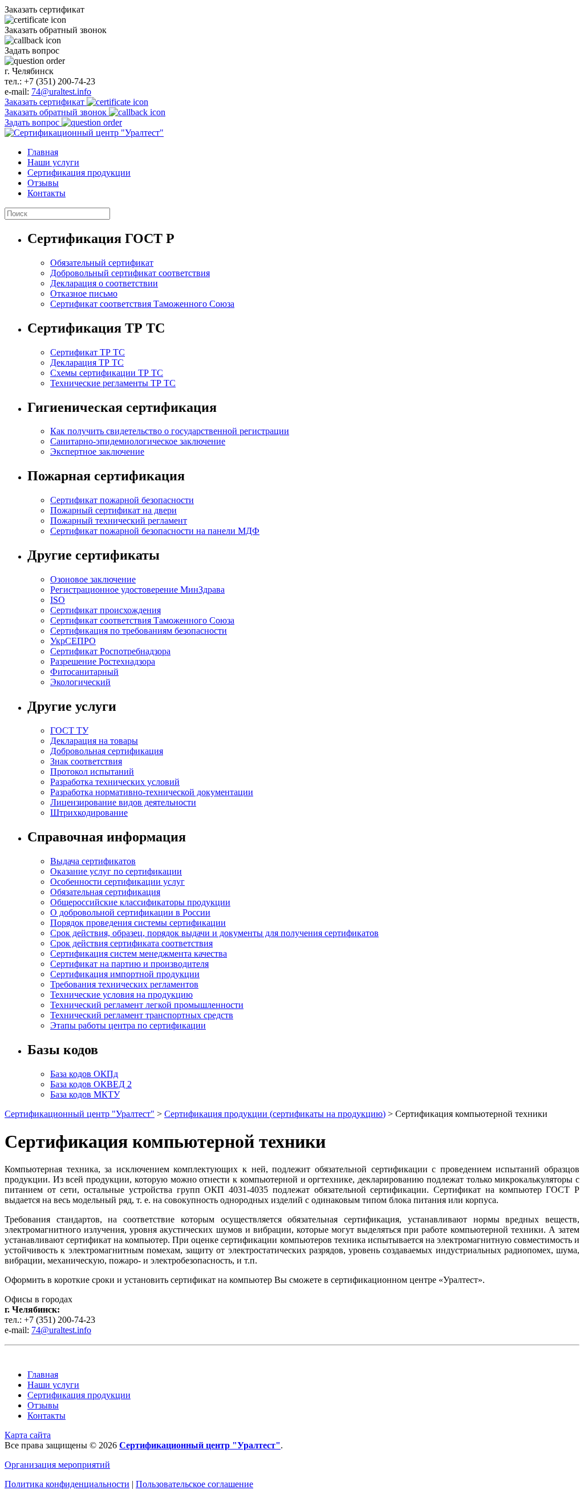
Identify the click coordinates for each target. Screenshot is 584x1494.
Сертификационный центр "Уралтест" (80, 1114)
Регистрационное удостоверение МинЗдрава (137, 589)
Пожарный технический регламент (118, 520)
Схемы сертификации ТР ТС (106, 373)
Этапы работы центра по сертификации (128, 1025)
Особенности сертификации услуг (117, 881)
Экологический (80, 682)
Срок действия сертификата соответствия (131, 943)
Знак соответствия (86, 761)
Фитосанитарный (84, 672)
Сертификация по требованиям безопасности (138, 630)
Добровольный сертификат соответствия (130, 273)
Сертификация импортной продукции (125, 974)
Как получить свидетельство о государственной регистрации (169, 431)
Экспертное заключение (97, 451)
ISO (57, 600)
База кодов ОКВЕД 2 (91, 1084)
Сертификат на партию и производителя (129, 964)
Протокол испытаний (92, 771)
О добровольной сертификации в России (130, 912)
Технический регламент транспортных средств (141, 1015)
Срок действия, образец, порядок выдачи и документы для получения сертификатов (214, 933)
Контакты (46, 193)
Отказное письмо (83, 293)
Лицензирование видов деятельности (123, 802)
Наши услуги (53, 162)
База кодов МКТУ (85, 1094)
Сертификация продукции (79, 172)
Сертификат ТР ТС (87, 352)
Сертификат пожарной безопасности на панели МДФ (154, 531)
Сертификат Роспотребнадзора (110, 651)
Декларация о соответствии (104, 283)
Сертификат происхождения (105, 610)
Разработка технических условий (115, 782)
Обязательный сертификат (101, 263)
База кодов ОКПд (84, 1074)
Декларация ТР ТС (87, 362)
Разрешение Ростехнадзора (102, 661)
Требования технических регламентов (124, 984)
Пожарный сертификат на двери (113, 510)
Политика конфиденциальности (67, 1484)
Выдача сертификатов (93, 861)
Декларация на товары (94, 741)
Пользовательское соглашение (194, 1484)
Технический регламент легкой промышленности (147, 1005)
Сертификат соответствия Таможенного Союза (142, 304)
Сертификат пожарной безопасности (122, 500)
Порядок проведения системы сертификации (138, 923)
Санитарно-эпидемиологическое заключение (137, 441)
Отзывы (43, 183)
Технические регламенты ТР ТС (113, 383)
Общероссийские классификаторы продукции (140, 902)
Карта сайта (28, 1435)
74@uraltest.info (61, 91)
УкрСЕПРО (73, 641)
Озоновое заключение (93, 579)
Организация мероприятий (57, 1464)
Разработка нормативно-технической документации (151, 792)
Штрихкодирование (89, 812)
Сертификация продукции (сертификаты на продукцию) (275, 1114)
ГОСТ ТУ (69, 730)
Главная (42, 152)
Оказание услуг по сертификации (116, 871)
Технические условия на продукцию (121, 994)
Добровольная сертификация (106, 751)
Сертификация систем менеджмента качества (138, 953)
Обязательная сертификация (105, 892)
